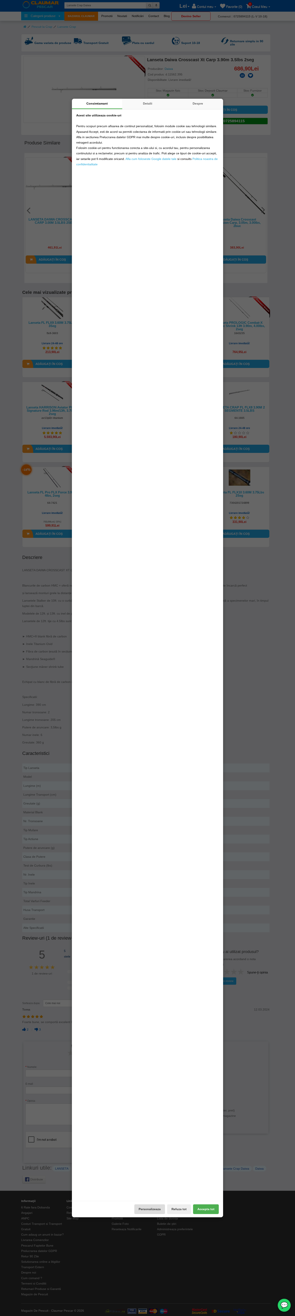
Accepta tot (205, 1209)
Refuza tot (179, 1209)
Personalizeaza (150, 1209)
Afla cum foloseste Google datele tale (150, 159)
